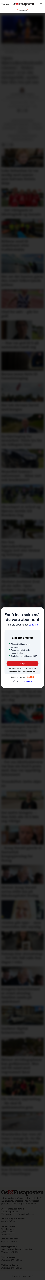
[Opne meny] (40, 4)
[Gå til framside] (23, 4)
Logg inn (23, 624)
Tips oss (5, 4)
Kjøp (22, 663)
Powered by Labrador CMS (22, 1276)
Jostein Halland (8, 1221)
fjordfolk (36, 124)
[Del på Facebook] (18, 110)
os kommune (36, 128)
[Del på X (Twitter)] (22, 110)
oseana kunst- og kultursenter (22, 136)
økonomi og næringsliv (22, 139)
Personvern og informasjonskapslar (18, 1214)
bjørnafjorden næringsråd (16, 124)
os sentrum (22, 132)
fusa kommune (9, 128)
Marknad (5, 1234)
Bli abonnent (22, 11)
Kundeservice (8, 1232)
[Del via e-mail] (26, 110)
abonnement (27, 681)
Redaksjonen (7, 1229)
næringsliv (23, 128)
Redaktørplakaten (9, 1211)
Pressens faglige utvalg (12, 1209)
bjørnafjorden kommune (22, 121)
